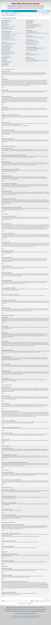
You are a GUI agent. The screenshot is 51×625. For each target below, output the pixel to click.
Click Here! (42, 607)
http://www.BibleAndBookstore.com (17, 615)
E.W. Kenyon (28, 611)
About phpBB (27, 570)
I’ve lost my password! (5, 27)
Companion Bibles (9, 611)
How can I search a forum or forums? (31, 40)
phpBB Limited (29, 569)
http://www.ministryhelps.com (34, 616)
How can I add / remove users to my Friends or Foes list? (34, 37)
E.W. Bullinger (21, 611)
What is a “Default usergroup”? (30, 27)
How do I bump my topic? (5, 54)
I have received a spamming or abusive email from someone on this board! (37, 33)
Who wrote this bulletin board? (30, 58)
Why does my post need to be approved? (8, 53)
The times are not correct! (5, 34)
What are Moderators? (29, 22)
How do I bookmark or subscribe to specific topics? (33, 48)
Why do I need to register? (6, 21)
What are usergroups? (29, 23)
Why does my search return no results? (32, 41)
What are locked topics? (5, 64)
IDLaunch (22, 603)
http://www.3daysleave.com (37, 617)
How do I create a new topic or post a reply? (8, 43)
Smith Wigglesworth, (18, 609)
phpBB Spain (30, 603)
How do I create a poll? (5, 46)
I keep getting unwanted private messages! (32, 32)
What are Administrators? (30, 21)
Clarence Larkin (30, 609)
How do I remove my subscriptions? (31, 50)
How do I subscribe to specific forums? (32, 49)
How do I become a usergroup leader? (32, 25)
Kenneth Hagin (38, 609)
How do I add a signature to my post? (7, 45)
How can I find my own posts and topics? (32, 44)
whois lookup (25, 583)
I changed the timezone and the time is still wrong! (9, 35)
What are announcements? (6, 62)
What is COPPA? (4, 22)
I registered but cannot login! (6, 24)
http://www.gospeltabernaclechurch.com (27, 617)
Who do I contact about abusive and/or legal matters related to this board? (37, 60)
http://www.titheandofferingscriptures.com (16, 617)
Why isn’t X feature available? (30, 59)
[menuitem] (8, 13)
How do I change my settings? (6, 32)
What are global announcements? (7, 61)
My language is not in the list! (6, 36)
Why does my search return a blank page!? (32, 42)
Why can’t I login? (4, 25)
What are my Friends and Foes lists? (31, 36)
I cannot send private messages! (31, 31)
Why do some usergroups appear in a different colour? (34, 26)
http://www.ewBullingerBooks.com (34, 615)
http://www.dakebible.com (25, 615)
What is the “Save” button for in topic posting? (8, 52)
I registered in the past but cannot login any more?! (9, 26)
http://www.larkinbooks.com (26, 616)
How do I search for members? (30, 43)
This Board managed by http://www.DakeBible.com (25, 613)
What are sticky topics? (5, 63)
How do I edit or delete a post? (6, 44)
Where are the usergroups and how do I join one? (33, 24)
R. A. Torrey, (24, 609)
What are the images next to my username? (8, 37)
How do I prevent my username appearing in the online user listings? (12, 33)
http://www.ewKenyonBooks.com (17, 616)
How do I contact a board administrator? (32, 61)
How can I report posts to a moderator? (7, 51)
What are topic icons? (5, 65)
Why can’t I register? (5, 23)
